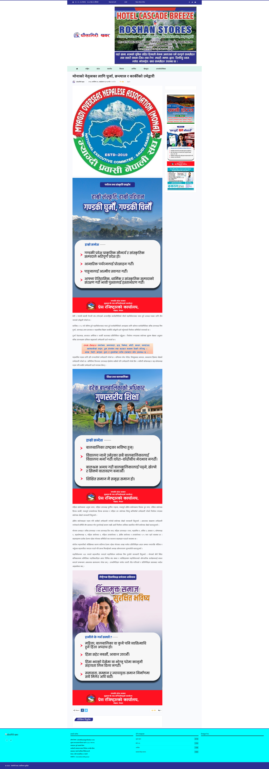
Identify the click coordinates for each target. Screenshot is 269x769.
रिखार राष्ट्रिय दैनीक (140, 2)
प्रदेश (98, 69)
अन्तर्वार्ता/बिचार (161, 69)
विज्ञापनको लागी (112, 2)
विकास (121, 69)
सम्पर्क (125, 2)
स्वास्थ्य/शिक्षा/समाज (141, 752)
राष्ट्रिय (87, 69)
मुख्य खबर (138, 739)
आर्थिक (133, 69)
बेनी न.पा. (138, 743)
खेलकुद (146, 69)
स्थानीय (109, 69)
